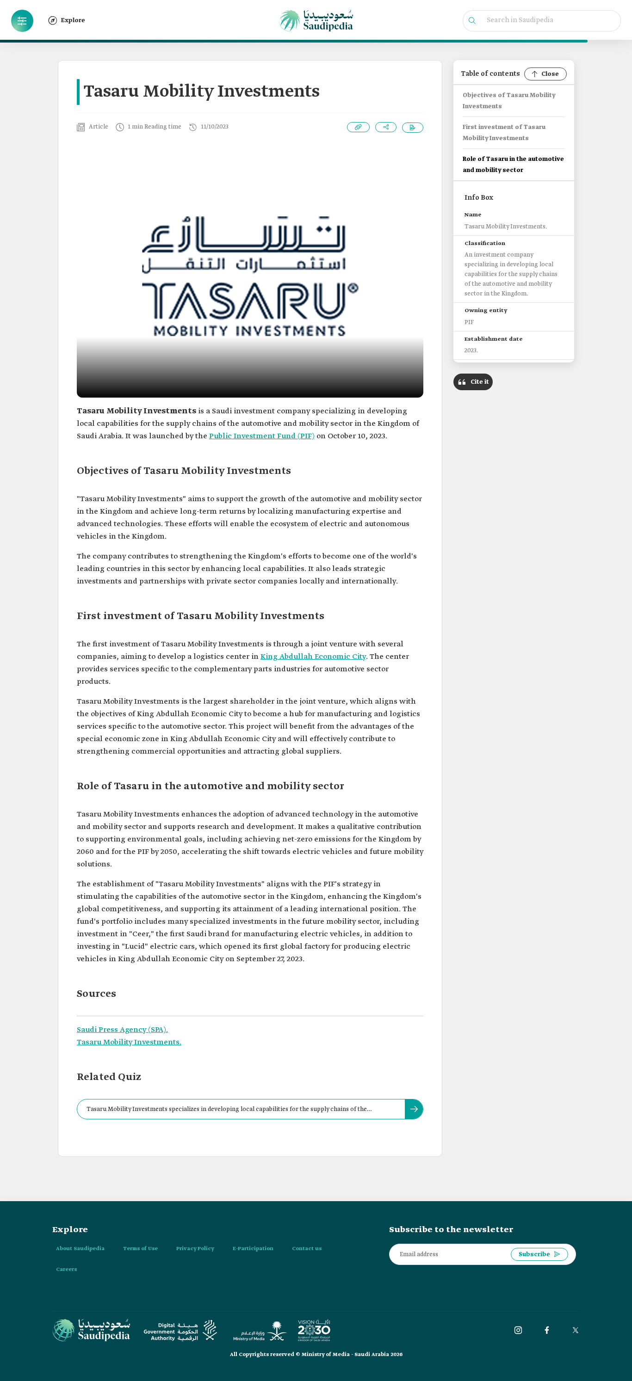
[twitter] (575, 1330)
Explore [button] (73, 21)
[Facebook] (547, 1330)
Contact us (307, 1249)
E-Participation (253, 1249)
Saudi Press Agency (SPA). (122, 1030)
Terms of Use (140, 1249)
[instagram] (518, 1330)
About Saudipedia (80, 1249)
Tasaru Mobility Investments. (129, 1042)
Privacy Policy (195, 1249)
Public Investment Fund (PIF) (262, 436)
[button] (22, 21)
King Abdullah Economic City (313, 657)
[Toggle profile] (22, 21)
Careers (66, 1269)
